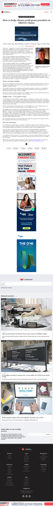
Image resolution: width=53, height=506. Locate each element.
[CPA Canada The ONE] (26, 254)
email (37, 148)
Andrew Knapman (9, 483)
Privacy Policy (26, 482)
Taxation (32, 16)
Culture (43, 455)
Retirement (26, 459)
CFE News (9, 480)
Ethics (9, 467)
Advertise (26, 479)
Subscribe (46, 12)
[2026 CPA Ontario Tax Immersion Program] (26, 213)
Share (16, 148)
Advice (26, 455)
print (44, 148)
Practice (21, 16)
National (9, 456)
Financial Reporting (43, 456)
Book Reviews (26, 466)
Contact (26, 480)
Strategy (27, 16)
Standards (9, 471)
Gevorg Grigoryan (9, 485)
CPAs (26, 469)
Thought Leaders (26, 471)
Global (9, 455)
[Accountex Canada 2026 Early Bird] (26, 5)
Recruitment (26, 458)
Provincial (10, 458)
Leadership (43, 458)
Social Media (43, 469)
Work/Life (26, 461)
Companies (26, 467)
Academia (9, 466)
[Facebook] (30, 496)
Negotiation (43, 467)
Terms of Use (26, 485)
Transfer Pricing (9, 474)
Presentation (26, 456)
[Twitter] (23, 496)
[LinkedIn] (26, 496)
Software (43, 471)
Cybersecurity (43, 466)
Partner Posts (5, 382)
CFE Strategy (9, 482)
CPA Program (9, 479)
